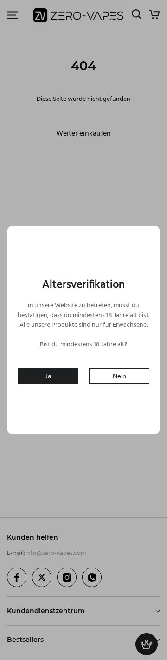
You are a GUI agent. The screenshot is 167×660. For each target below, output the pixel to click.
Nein (119, 376)
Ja (48, 376)
